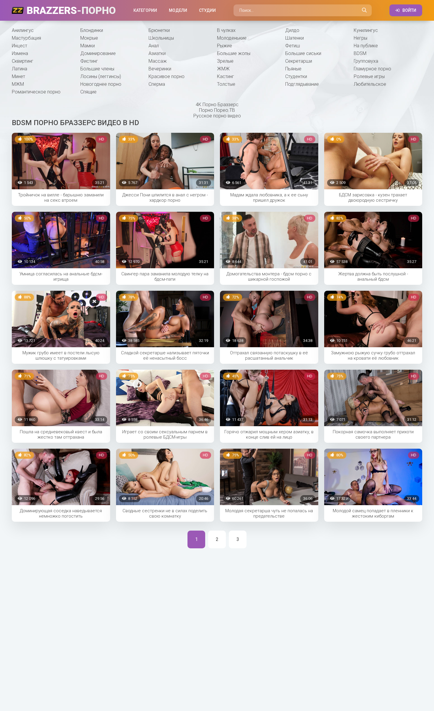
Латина (19, 69)
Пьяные (293, 69)
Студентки (296, 76)
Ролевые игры (369, 76)
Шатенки (294, 38)
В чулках (226, 30)
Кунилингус (366, 30)
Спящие (88, 92)
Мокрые (89, 38)
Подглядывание (302, 84)
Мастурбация (26, 38)
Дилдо (292, 30)
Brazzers (71, 10)
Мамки (87, 46)
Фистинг (89, 61)
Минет (18, 76)
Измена (20, 53)
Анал (154, 46)
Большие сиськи (303, 53)
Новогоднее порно (100, 84)
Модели (178, 10)
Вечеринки (160, 69)
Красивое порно (167, 76)
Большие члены (97, 69)
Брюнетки (159, 30)
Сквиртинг (22, 61)
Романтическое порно (36, 92)
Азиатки (157, 53)
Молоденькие (232, 38)
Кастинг (225, 76)
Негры (360, 38)
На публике (366, 46)
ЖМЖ (223, 69)
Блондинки (91, 30)
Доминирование (98, 53)
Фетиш (292, 46)
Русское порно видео (217, 116)
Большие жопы (233, 53)
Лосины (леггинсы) (100, 76)
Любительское (370, 84)
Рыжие (224, 46)
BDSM (360, 53)
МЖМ (18, 84)
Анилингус (23, 30)
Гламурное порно (372, 69)
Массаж (158, 61)
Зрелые (225, 61)
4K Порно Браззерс (217, 104)
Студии (207, 10)
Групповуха (366, 61)
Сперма (157, 84)
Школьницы (161, 38)
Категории (145, 10)
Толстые (226, 84)
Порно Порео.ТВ (217, 110)
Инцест (19, 46)
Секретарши (298, 61)
